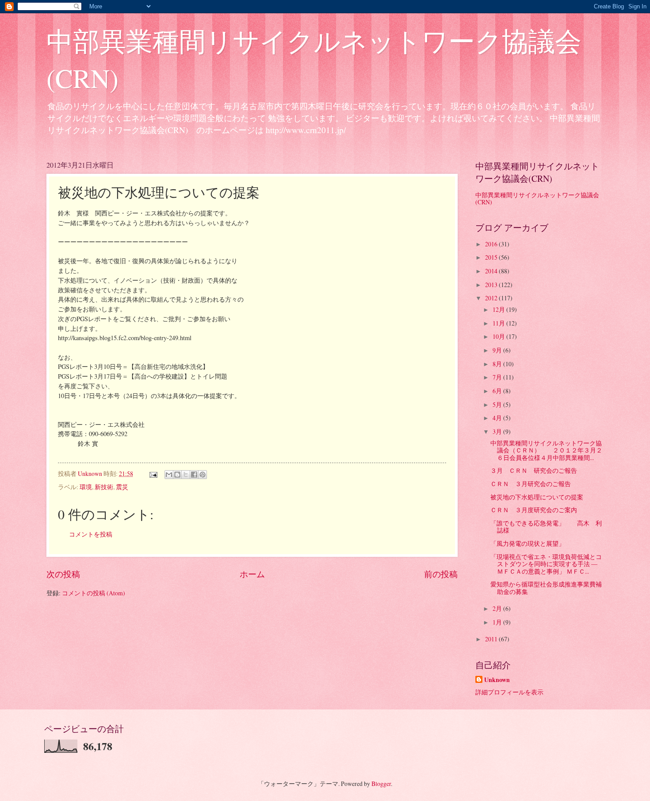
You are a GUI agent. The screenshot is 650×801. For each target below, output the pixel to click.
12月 (499, 309)
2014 (492, 271)
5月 (498, 404)
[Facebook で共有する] (194, 474)
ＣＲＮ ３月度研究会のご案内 (533, 510)
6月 (498, 391)
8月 (498, 364)
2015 (492, 257)
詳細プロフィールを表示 (509, 692)
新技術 (104, 487)
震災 (122, 487)
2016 (492, 244)
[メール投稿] (153, 473)
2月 (498, 608)
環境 (86, 487)
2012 (492, 298)
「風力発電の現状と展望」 (527, 543)
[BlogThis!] (177, 474)
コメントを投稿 (90, 534)
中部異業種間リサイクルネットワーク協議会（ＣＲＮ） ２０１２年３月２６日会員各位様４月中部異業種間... (546, 450)
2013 (492, 284)
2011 (492, 639)
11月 (499, 323)
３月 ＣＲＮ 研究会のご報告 (533, 470)
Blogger (381, 783)
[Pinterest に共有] (202, 474)
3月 (498, 431)
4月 (498, 418)
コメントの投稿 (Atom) (93, 593)
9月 (498, 350)
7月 (498, 377)
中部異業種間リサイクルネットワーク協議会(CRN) (537, 199)
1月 (498, 622)
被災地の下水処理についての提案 (536, 497)
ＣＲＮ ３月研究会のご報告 (530, 483)
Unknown (497, 680)
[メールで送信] (168, 474)
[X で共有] (185, 474)
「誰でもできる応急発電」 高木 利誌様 (546, 527)
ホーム (252, 573)
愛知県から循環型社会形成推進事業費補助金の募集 (546, 588)
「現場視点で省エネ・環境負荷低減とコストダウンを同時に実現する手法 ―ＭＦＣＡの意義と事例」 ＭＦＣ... (546, 563)
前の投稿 (441, 573)
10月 (499, 336)
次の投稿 (63, 573)
